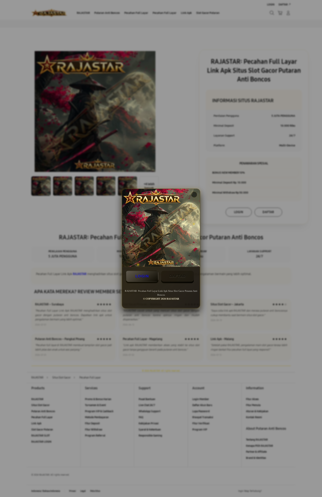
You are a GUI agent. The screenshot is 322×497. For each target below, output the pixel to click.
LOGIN (142, 276)
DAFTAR (177, 276)
